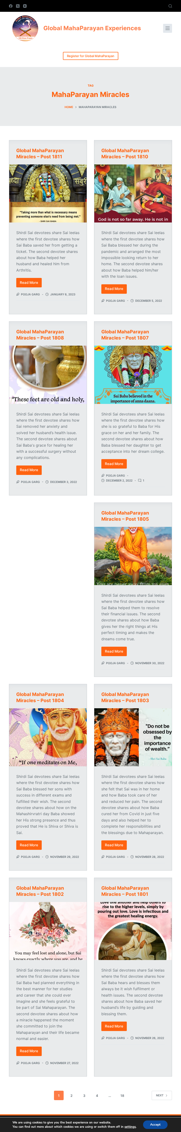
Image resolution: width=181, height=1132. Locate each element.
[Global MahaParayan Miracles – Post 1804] (48, 737)
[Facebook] (10, 6)
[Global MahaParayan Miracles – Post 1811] (48, 193)
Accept (155, 1124)
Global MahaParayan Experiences (92, 28)
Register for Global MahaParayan (90, 56)
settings (130, 1127)
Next (160, 1095)
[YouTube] (25, 6)
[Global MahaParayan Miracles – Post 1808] (48, 375)
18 (122, 1096)
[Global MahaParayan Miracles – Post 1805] (133, 556)
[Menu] (167, 28)
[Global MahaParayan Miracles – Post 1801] (133, 931)
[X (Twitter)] (18, 6)
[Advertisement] (48, 533)
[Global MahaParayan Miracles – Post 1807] (133, 375)
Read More (31, 283)
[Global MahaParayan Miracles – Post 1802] (48, 931)
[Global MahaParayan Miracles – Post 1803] (133, 737)
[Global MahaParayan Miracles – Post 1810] (133, 193)
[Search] (170, 6)
